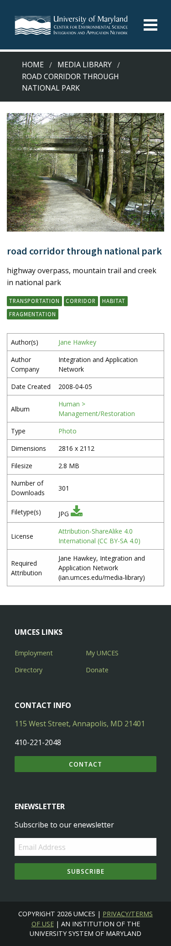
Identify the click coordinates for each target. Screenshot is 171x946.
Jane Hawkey (77, 342)
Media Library (84, 64)
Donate (97, 669)
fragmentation (32, 314)
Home (33, 64)
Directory (28, 669)
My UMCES (102, 653)
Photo (67, 431)
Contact (85, 764)
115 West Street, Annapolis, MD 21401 (80, 724)
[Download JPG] (77, 513)
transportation (34, 300)
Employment (34, 653)
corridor (81, 300)
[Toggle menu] (150, 25)
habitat (113, 300)
